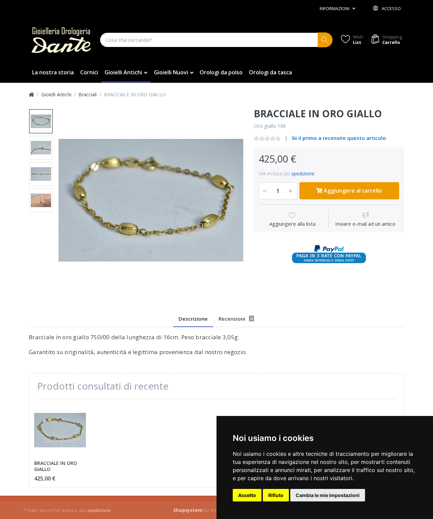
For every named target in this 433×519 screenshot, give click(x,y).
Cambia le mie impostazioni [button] (328, 495)
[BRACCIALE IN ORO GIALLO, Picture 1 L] (40, 121)
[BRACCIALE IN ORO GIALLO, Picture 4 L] (40, 200)
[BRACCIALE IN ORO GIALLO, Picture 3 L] (40, 174)
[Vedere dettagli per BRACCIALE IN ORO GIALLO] (60, 430)
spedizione (303, 173)
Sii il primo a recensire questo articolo (339, 137)
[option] (151, 200)
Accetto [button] (247, 495)
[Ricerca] (325, 40)
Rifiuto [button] (275, 495)
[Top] (31, 94)
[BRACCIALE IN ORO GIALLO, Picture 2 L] (40, 147)
